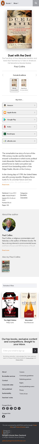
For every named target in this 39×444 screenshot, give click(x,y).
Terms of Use (29, 358)
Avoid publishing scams (27, 386)
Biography (23, 195)
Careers (22, 372)
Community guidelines (26, 376)
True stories (23, 198)
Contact (5, 380)
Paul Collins (19, 66)
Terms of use (24, 394)
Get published (7, 389)
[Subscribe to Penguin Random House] (35, 350)
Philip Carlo (10, 322)
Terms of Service (20, 427)
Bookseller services (8, 376)
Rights (21, 383)
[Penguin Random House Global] (8, 432)
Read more (5, 184)
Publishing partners (25, 379)
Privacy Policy (19, 360)
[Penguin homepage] (3, 3)
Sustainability (6, 393)
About (4, 372)
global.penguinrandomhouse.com (14, 441)
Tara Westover (29, 322)
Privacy (22, 390)
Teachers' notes (7, 397)
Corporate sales (7, 385)
